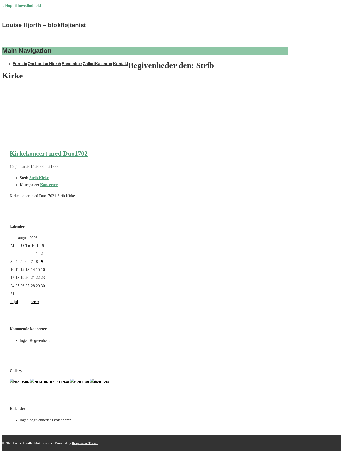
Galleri (89, 64)
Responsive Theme (85, 443)
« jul (14, 302)
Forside (20, 64)
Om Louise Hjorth (44, 64)
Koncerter (49, 185)
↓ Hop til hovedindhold (21, 5)
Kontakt (120, 64)
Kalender (103, 64)
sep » (35, 302)
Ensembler (72, 64)
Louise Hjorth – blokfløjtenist (44, 25)
